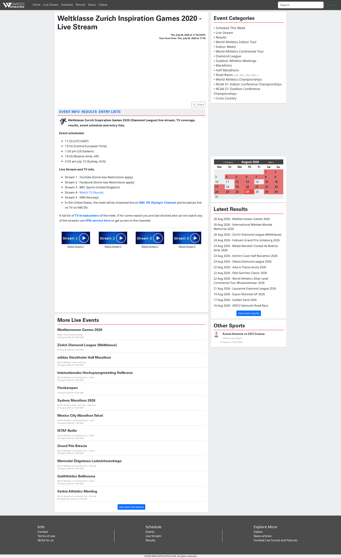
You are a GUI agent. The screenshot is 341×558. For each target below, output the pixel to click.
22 (266, 187)
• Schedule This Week (229, 28)
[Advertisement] (131, 70)
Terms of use (46, 536)
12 (237, 182)
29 (266, 192)
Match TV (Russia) (91, 192)
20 (247, 187)
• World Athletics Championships (238, 79)
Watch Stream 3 (150, 246)
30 (276, 192)
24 (216, 192)
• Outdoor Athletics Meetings (235, 61)
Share (200, 104)
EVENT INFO (69, 112)
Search (332, 5)
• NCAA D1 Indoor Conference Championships (248, 84)
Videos (103, 5)
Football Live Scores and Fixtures (275, 540)
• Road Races (236, 75)
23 (276, 187)
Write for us (46, 540)
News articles (263, 536)
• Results (220, 37)
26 (237, 192)
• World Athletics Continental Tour (239, 51)
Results (80, 5)
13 (247, 182)
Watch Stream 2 (113, 246)
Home (36, 5)
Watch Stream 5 (187, 246)
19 (237, 187)
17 (216, 187)
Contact (43, 532)
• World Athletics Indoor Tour (235, 42)
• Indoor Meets (225, 47)
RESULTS (89, 112)
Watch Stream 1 (75, 246)
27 (247, 192)
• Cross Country (225, 98)
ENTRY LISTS (110, 112)
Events (150, 532)
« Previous (228, 162)
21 (257, 187)
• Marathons (223, 65)
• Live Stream (223, 33)
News (92, 5)
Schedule (67, 5)
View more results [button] (248, 313)
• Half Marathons (226, 70)
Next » (271, 162)
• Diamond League (227, 56)
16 (276, 182)
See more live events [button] (131, 507)
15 (266, 182)
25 (227, 192)
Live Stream (50, 5)
